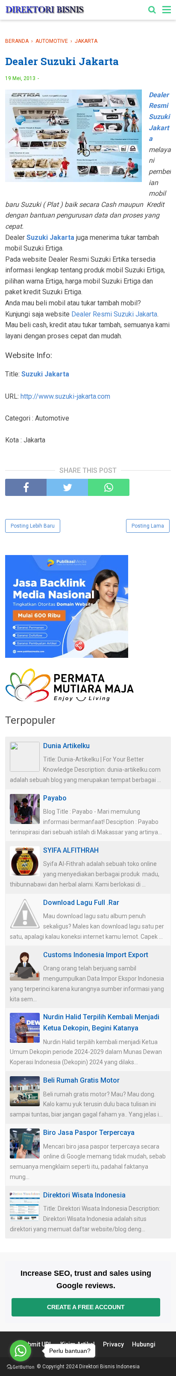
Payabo (55, 798)
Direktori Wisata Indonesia (84, 1195)
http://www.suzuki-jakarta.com (65, 396)
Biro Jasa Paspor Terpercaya (89, 1132)
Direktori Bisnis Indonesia (109, 1367)
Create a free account (86, 1307)
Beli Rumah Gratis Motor (81, 1080)
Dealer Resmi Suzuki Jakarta (114, 314)
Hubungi (143, 1344)
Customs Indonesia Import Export (95, 955)
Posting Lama (148, 526)
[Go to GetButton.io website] (20, 1367)
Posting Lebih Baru (33, 526)
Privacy (113, 1344)
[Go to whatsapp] (20, 1350)
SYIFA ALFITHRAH (71, 850)
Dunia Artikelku (66, 746)
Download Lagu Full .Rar (81, 902)
